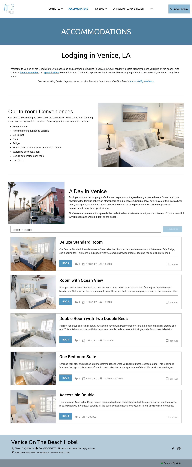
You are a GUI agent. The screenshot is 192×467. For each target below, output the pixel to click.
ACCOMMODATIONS (78, 9)
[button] (179, 8)
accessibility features (142, 81)
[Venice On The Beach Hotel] (19, 9)
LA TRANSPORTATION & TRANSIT (128, 9)
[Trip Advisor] (179, 448)
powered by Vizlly (172, 463)
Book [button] (65, 263)
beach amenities (29, 72)
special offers (51, 72)
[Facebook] (173, 448)
